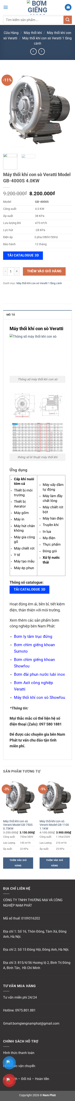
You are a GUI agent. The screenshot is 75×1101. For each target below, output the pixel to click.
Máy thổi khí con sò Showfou (39, 697)
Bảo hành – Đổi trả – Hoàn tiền (26, 1079)
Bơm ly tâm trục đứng (33, 636)
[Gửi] (68, 20)
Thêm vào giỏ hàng (44, 271)
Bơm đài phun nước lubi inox (39, 674)
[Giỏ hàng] (68, 7)
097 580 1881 (50, 724)
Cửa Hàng (11, 33)
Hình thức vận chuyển (19, 1066)
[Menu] (5, 7)
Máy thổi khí (33, 33)
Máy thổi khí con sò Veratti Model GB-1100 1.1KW (54, 825)
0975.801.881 (25, 1010)
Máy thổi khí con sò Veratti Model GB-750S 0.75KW (17, 825)
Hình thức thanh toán (18, 1053)
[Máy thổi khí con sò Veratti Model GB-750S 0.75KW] (19, 797)
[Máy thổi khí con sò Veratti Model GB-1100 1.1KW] (56, 797)
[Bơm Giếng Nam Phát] (37, 7)
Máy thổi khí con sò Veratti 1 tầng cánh (39, 283)
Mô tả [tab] (10, 314)
